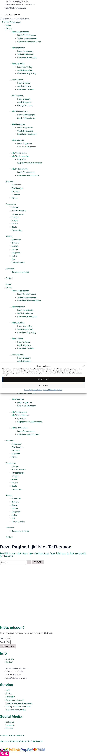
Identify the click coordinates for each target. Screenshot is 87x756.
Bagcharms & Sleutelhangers (29, 163)
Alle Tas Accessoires (20, 156)
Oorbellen (16, 195)
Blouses (15, 246)
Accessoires (11, 204)
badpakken (16, 240)
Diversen (15, 207)
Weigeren (43, 386)
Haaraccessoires (19, 211)
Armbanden (16, 185)
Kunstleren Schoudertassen (29, 42)
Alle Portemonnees (20, 169)
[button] (83, 366)
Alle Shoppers (17, 96)
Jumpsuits (16, 253)
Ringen (14, 198)
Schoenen (10, 269)
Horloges (15, 217)
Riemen (15, 224)
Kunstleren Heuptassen (27, 134)
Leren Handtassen (25, 51)
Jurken (14, 256)
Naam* (3, 638)
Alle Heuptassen (18, 124)
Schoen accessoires (20, 272)
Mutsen (15, 220)
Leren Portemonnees (26, 172)
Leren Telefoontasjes (26, 115)
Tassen (9, 28)
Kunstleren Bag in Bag (26, 73)
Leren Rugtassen (24, 143)
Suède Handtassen (25, 54)
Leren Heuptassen (25, 128)
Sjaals (14, 227)
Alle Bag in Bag (18, 64)
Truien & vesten (18, 262)
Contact (9, 278)
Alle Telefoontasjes (19, 111)
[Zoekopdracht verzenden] (29, 562)
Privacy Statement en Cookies (33, 390)
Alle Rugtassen (18, 140)
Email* (3, 642)
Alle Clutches (17, 80)
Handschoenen (18, 214)
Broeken (15, 243)
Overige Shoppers (25, 105)
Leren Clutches (23, 83)
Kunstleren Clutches (25, 89)
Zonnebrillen (17, 230)
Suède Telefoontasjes (26, 118)
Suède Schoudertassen (27, 38)
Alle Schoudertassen (20, 32)
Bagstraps (21, 159)
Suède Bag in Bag (24, 70)
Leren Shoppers (24, 99)
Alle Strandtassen (19, 153)
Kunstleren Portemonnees (28, 175)
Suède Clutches (24, 86)
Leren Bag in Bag (24, 67)
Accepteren (43, 379)
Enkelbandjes (17, 188)
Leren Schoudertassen (26, 35)
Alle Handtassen (18, 48)
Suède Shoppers (24, 102)
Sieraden (9, 181)
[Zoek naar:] (16, 562)
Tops (14, 259)
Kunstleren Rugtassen (26, 147)
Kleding (9, 236)
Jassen (15, 249)
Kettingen (15, 191)
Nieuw (8, 25)
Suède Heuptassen (25, 131)
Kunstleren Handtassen (27, 58)
